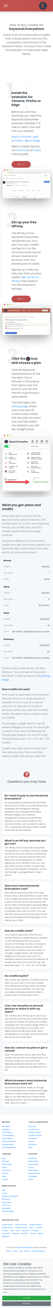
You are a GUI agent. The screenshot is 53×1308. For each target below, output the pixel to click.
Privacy (8, 1251)
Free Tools (32, 1126)
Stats (30, 1148)
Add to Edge (32, 140)
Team (4, 1176)
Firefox (37, 150)
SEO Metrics (6, 1126)
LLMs (3, 1190)
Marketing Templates (10, 1196)
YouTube (38, 1228)
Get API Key (32, 1158)
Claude (32, 1233)
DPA (20, 1251)
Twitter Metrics (7, 1139)
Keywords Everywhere (24, 1248)
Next (20, 164)
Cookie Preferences (38, 1251)
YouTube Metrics (8, 1135)
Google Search (7, 1225)
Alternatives (6, 1208)
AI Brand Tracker (34, 1132)
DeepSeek (5, 1237)
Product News (7, 1164)
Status (30, 1179)
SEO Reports (32, 1139)
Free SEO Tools (33, 1129)
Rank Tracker (33, 1170)
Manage (26, 1304)
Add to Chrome (21, 137)
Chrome (21, 150)
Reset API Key (33, 1161)
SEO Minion (6, 1199)
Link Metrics (6, 1129)
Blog (3, 1158)
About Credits (33, 1164)
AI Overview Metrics (9, 1148)
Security (27, 1251)
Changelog (32, 1176)
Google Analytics (35, 1225)
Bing (31, 1228)
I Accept (26, 1298)
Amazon (5, 1231)
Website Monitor (34, 1173)
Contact (5, 1179)
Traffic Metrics (7, 1132)
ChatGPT (24, 1233)
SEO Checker (6, 1202)
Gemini (40, 1233)
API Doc (31, 1141)
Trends (4, 1193)
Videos (4, 1167)
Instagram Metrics (9, 1141)
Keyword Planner (21, 1228)
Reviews (5, 1173)
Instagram (6, 1233)
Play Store (25, 1231)
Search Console (21, 1225)
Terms (15, 1251)
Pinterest (15, 1233)
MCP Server (32, 1144)
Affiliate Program (8, 1211)
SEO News (5, 1161)
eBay (12, 1231)
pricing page (20, 406)
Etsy (17, 1231)
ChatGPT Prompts (35, 1135)
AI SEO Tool (6, 1205)
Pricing (30, 1167)
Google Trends (7, 1228)
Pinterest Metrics (8, 1144)
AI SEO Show (6, 1170)
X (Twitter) (34, 1231)
